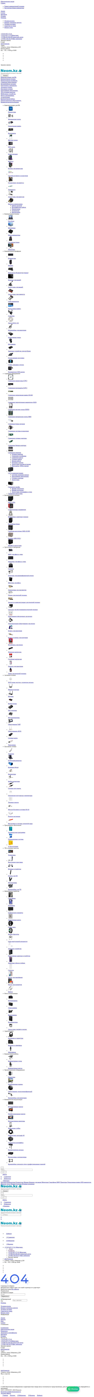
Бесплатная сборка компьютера (14, 8)
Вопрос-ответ (8, 27)
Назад (11, 1249)
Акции (3, 1318)
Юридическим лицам (7, 1329)
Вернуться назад (6, 1289)
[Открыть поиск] (2, 1215)
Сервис (3, 1323)
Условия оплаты (9, 21)
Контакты (4, 1334)
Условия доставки (10, 24)
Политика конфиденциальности (11, 1391)
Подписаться (5, 1296)
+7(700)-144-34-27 (11, 39)
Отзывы (3, 1336)
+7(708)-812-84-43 (12, 37)
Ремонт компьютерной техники (14, 6)
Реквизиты (4, 1331)
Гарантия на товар (10, 26)
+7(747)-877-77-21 (6, 34)
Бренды (3, 1319)
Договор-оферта (6, 1393)
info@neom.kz (5, 44)
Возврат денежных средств (12, 22)
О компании (4, 1328)
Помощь (3, 1303)
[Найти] (5, 1172)
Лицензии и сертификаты (9, 1333)
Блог (2, 1321)
